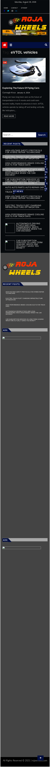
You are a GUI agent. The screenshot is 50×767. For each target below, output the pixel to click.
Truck (8, 192)
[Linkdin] (16, 11)
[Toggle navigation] (11, 45)
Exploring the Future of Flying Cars (20, 88)
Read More (9, 116)
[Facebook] (4, 11)
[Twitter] (8, 11)
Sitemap (24, 8)
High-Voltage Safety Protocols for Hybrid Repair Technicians (23, 151)
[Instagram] (13, 11)
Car (4, 62)
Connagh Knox (9, 92)
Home (6, 8)
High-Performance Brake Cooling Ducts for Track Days (24, 164)
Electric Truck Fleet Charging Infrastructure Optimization (24, 299)
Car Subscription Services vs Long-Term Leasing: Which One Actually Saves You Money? (22, 181)
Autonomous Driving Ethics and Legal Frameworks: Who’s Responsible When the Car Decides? (24, 312)
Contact (14, 8)
